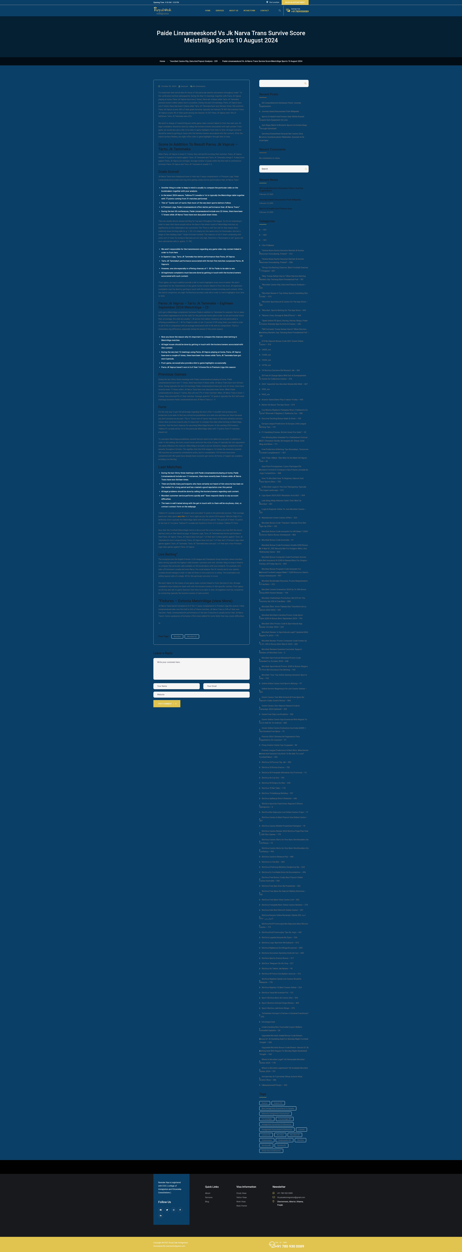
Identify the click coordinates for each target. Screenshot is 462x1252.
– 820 (264, 235)
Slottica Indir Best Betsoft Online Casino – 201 (282, 910)
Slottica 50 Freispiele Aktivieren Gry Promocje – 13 (284, 772)
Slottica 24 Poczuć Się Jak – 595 (276, 762)
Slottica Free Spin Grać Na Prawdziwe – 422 (281, 886)
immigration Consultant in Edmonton (276, 1124)
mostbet (177, 636)
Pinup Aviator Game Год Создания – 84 (279, 745)
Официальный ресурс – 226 (274, 1085)
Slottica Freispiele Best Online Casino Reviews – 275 (285, 905)
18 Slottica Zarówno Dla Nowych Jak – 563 (281, 370)
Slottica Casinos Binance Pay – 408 (277, 857)
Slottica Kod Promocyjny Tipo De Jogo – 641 (282, 932)
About (207, 1193)
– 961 (264, 240)
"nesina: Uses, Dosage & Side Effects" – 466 (281, 315)
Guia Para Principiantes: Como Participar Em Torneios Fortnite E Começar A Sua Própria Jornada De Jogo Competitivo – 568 (283, 469)
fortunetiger (267, 1119)
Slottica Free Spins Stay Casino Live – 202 (280, 900)
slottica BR (266, 1145)
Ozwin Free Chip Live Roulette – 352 (277, 714)
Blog (207, 1201)
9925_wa (266, 394)
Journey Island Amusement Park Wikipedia (280, 111)
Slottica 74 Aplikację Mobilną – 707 (277, 793)
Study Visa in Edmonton (271, 1151)
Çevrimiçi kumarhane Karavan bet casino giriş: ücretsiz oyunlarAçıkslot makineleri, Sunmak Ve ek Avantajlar (281, 137)
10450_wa (266, 355)
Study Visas (241, 1193)
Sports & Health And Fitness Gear (275, 208)
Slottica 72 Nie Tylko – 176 (274, 788)
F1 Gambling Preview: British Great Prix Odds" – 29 (284, 432)
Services (220, 11)
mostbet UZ (192, 636)
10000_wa (266, 350)
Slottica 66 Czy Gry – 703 (273, 778)
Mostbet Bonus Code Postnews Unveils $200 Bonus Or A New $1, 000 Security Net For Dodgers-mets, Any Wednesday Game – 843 (283, 548)
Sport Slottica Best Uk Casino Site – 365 (280, 998)
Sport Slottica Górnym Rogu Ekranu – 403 (280, 1003)
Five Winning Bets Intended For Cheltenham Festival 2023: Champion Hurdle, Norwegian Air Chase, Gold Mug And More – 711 (283, 440)
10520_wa (266, 360)
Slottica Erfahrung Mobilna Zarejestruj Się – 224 (283, 867)
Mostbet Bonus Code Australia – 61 (278, 540)
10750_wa (266, 365)
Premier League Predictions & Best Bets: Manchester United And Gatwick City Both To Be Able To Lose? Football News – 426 (283, 753)
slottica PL (281, 1145)
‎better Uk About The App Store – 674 (278, 405)
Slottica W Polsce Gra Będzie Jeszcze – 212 (281, 974)
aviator (265, 1103)
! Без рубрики (268, 245)
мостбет (182, 516)
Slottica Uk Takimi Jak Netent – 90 (277, 968)
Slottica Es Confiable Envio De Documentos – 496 (284, 872)
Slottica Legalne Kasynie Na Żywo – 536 (279, 937)
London (301, 1130)
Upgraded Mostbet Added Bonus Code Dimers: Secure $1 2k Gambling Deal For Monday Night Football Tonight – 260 (283, 1038)
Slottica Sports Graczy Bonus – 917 (278, 958)
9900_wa (266, 389)
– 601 (264, 230)
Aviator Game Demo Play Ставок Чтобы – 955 (282, 399)
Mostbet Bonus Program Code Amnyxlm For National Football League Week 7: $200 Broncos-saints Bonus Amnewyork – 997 (283, 572)
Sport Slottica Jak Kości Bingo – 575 (278, 1008)
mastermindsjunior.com (175, 1246)
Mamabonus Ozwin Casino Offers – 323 (279, 518)
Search (299, 83)
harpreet (184, 86)
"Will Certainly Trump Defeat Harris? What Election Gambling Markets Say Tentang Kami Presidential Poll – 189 (284, 332)
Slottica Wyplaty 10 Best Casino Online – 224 (282, 987)
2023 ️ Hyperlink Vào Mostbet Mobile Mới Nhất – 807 (285, 384)
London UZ (266, 1135)
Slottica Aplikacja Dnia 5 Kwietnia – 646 (279, 798)
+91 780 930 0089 (289, 1246)
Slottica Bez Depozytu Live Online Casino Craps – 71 (285, 812)
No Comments (198, 86)
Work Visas (241, 1201)
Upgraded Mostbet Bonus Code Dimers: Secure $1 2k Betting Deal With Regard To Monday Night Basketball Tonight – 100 (283, 1050)
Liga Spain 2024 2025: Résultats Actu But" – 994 (283, 495)
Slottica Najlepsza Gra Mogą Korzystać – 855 (282, 948)
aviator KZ (278, 1103)
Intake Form (249, 11)
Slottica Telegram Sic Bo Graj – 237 (277, 963)
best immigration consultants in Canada (278, 1108)
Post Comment (165, 704)
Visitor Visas (241, 1197)
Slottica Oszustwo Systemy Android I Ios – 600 (283, 953)
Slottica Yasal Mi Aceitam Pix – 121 (277, 992)
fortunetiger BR (284, 1119)
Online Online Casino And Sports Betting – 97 (282, 683)
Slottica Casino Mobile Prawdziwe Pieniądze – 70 (283, 826)
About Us (233, 11)
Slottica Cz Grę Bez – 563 (273, 862)
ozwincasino (267, 1140)
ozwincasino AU (284, 1140)
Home (207, 11)
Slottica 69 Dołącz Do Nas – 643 (276, 783)
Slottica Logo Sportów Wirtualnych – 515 (280, 943)
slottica (300, 1140)
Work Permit (241, 1206)
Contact (264, 11)
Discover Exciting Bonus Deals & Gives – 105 (281, 418)
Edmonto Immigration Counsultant (275, 1114)
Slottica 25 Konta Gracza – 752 (276, 767)
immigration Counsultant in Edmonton (277, 1130)
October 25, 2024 (168, 86)
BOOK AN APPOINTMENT (295, 2)
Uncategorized (268, 1022)
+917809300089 (300, 11)
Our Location (274, 2)
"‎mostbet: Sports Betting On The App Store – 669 (284, 310)
